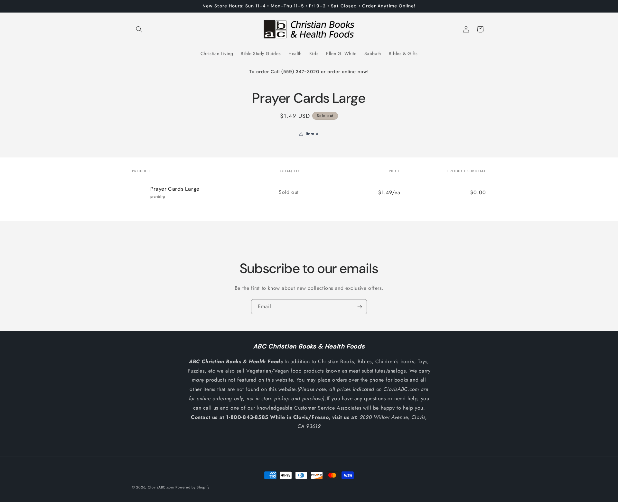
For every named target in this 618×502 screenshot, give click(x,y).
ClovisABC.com (161, 487)
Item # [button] (312, 133)
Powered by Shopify (192, 487)
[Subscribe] (359, 306)
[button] (139, 29)
